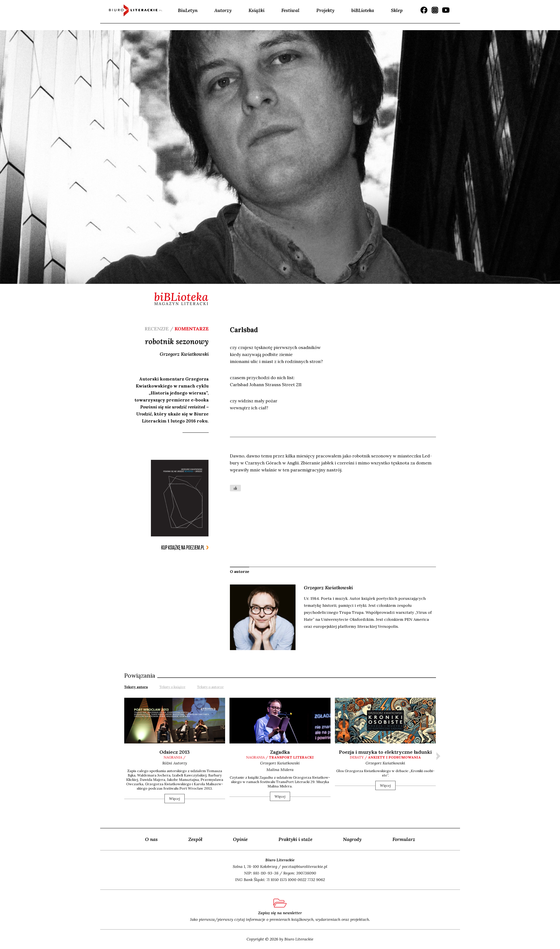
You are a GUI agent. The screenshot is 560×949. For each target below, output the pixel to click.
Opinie (240, 839)
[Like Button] (235, 488)
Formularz (403, 839)
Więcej (174, 798)
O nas (151, 839)
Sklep (397, 10)
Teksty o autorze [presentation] (210, 687)
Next (438, 756)
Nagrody (352, 839)
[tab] (136, 687)
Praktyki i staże (295, 839)
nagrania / (175, 757)
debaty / (385, 757)
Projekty (325, 10)
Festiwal (290, 10)
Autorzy (223, 10)
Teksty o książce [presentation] (172, 687)
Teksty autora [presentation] (136, 687)
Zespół (195, 839)
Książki (256, 10)
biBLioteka (362, 10)
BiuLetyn (188, 10)
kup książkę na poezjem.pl (182, 548)
